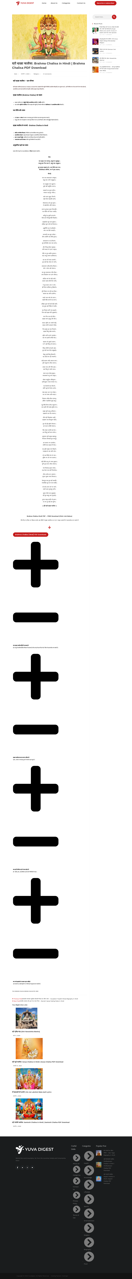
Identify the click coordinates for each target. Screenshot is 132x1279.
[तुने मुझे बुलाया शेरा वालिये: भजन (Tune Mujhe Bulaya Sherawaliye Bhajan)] (95, 42)
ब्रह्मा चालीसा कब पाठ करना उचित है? (21, 757)
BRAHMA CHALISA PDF (29, 991)
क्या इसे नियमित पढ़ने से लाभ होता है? (21, 869)
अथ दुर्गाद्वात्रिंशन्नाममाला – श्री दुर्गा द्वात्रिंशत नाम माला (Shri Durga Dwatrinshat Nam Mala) (110, 68)
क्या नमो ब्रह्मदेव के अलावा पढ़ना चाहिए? (22, 981)
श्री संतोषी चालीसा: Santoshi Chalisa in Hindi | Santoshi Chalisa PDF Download (41, 1122)
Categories (66, 3)
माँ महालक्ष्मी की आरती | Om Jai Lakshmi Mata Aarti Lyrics (31, 1092)
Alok (15, 74)
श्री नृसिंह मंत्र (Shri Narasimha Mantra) (26, 1031)
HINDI (37, 991)
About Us (54, 3)
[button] (35, 593)
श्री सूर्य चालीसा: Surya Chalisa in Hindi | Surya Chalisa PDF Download (37, 1062)
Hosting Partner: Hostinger (59, 1276)
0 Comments (47, 74)
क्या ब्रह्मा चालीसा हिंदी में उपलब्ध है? (21, 645)
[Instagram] (27, 1167)
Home (44, 3)
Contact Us (81, 3)
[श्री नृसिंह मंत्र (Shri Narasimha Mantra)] (95, 60)
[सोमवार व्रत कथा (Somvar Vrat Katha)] (95, 51)
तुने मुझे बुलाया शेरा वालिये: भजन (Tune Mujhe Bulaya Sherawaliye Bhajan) (109, 40)
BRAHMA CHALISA (19, 991)
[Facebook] (17, 1167)
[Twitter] (22, 1167)
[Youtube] (32, 1167)
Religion (36, 74)
